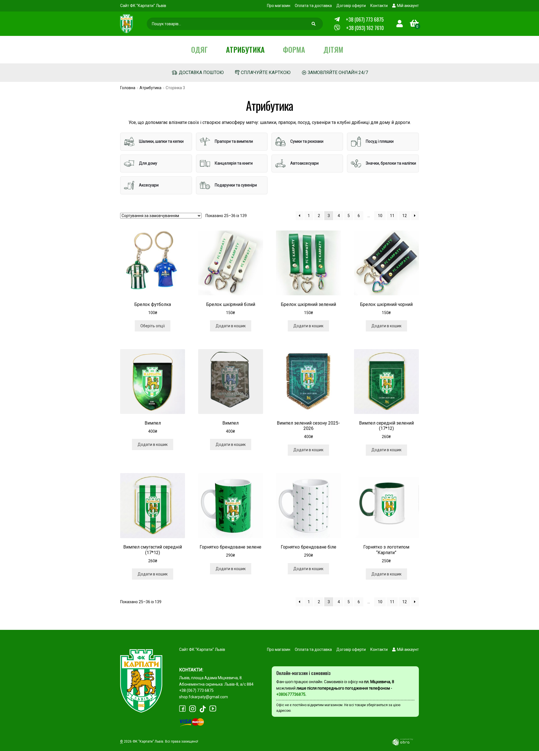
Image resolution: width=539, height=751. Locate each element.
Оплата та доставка (313, 5)
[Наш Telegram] (337, 19)
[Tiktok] (202, 709)
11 (392, 215)
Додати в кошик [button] (231, 326)
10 (380, 215)
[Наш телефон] (337, 28)
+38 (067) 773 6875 (365, 19)
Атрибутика (245, 49)
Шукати (314, 25)
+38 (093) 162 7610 (365, 27)
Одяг (199, 49)
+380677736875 (290, 694)
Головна (127, 88)
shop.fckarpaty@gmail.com (203, 697)
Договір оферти (351, 5)
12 (404, 215)
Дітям (333, 49)
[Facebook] (182, 708)
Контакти (379, 5)
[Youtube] (212, 708)
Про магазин (278, 5)
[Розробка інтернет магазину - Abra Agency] (405, 742)
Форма (294, 49)
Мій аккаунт (408, 5)
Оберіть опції (152, 326)
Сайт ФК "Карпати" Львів (143, 5)
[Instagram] (192, 708)
